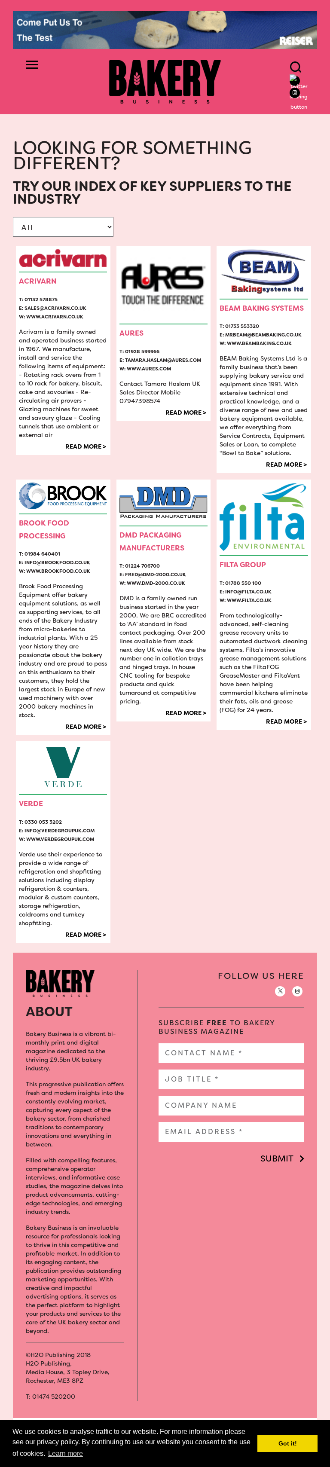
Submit (276, 1158)
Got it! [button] (287, 1443)
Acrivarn (37, 281)
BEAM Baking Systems (262, 308)
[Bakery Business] (165, 81)
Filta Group (243, 564)
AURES (131, 333)
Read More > (85, 446)
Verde (31, 803)
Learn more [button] (65, 1453)
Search (295, 67)
